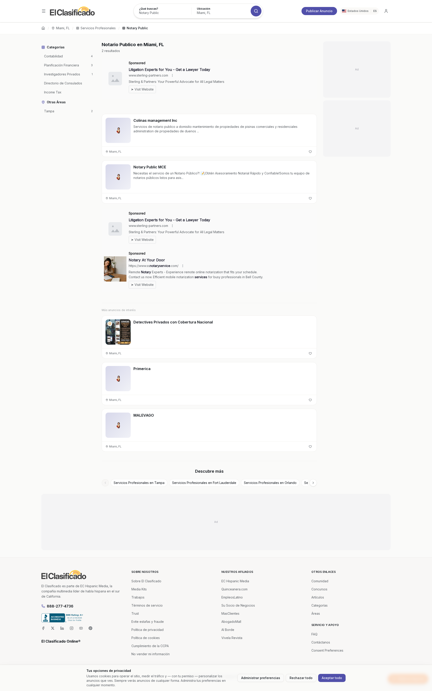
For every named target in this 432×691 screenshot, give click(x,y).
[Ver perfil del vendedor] (109, 323)
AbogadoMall (231, 621)
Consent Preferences (327, 650)
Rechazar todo (301, 678)
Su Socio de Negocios (238, 605)
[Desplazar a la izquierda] (105, 482)
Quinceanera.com (234, 589)
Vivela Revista (231, 638)
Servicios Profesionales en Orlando (270, 483)
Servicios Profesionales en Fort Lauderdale (204, 483)
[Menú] (43, 11)
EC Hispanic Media (235, 581)
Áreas (315, 613)
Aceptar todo (332, 678)
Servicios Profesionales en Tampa (139, 483)
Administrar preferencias (260, 678)
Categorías (319, 605)
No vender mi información (150, 654)
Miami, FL (63, 28)
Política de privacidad (147, 630)
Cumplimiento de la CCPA (150, 646)
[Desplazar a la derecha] (313, 482)
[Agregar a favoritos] (310, 151)
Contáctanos (320, 642)
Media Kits (139, 589)
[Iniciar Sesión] (386, 11)
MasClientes (230, 613)
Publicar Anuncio (319, 11)
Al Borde (227, 630)
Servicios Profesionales (98, 28)
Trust (135, 613)
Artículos (317, 597)
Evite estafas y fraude (147, 621)
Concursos (319, 589)
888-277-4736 (60, 606)
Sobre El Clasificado (146, 581)
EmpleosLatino (232, 597)
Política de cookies (145, 638)
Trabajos (137, 597)
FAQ (314, 634)
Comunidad (319, 581)
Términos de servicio (147, 605)
